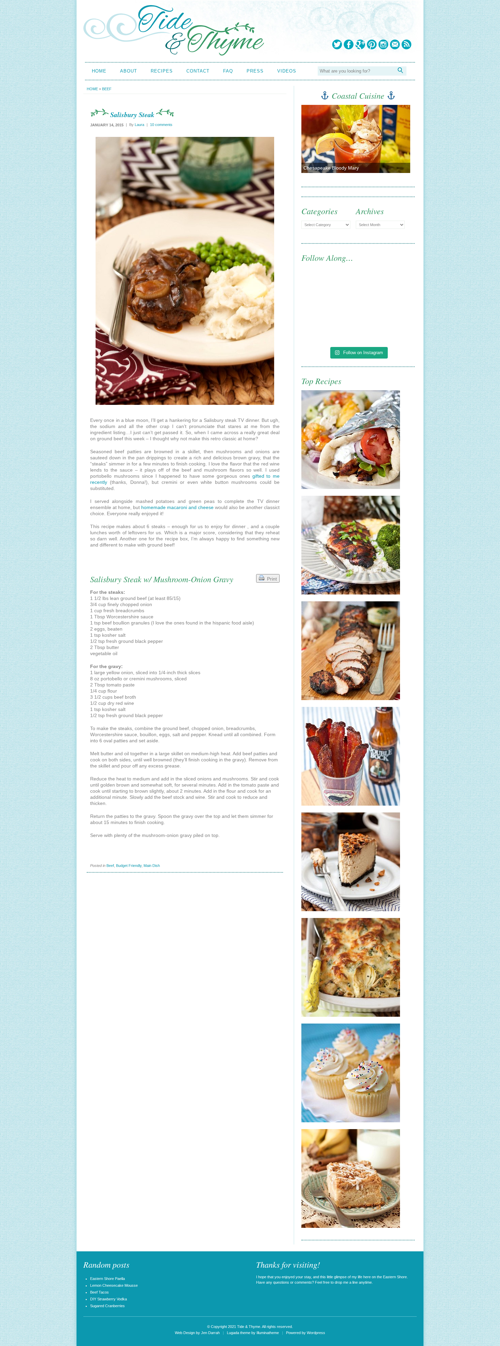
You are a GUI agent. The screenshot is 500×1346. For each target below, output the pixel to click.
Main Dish (152, 866)
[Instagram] (383, 44)
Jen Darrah (210, 1333)
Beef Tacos (99, 1292)
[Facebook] (349, 44)
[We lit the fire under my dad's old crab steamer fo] (329, 291)
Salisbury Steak (132, 114)
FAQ (228, 71)
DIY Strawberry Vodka (108, 1299)
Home (99, 71)
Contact (198, 71)
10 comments (161, 125)
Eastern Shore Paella (107, 1279)
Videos (286, 71)
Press (255, 71)
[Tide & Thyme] (173, 54)
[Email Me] (395, 44)
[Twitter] (337, 44)
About (128, 71)
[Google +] (360, 44)
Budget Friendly (128, 866)
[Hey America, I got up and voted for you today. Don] (387, 291)
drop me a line (346, 1282)
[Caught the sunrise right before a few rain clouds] (387, 325)
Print (270, 579)
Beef (107, 89)
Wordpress (316, 1333)
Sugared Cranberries (107, 1306)
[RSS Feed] (406, 44)
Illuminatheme (267, 1333)
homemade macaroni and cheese (177, 507)
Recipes (162, 71)
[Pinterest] (372, 44)
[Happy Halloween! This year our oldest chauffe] (329, 325)
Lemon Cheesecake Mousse (114, 1285)
